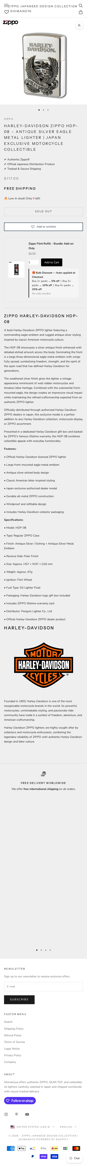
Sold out (43, 211)
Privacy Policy (12, 1055)
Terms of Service (14, 1042)
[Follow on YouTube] (27, 1114)
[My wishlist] (6, 11)
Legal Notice (12, 1049)
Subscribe (19, 999)
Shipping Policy (13, 1029)
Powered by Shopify (52, 1139)
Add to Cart (51, 262)
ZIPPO (8, 118)
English (66, 1126)
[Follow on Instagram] (6, 1114)
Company (10, 1062)
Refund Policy (12, 1035)
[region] (43, 857)
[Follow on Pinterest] (17, 1114)
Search (8, 1022)
